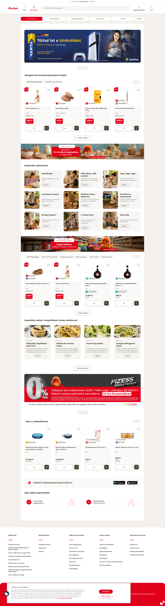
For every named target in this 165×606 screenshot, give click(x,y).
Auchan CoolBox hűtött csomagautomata (19, 553)
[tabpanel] (82, 108)
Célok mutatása (106, 596)
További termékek (82, 138)
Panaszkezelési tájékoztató (137, 555)
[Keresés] (42, 8)
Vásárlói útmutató (134, 548)
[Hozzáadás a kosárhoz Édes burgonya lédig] (76, 128)
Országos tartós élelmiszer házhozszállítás (19, 556)
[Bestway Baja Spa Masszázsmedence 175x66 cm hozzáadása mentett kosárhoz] (78, 429)
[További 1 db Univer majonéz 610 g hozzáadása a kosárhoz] (43, 127)
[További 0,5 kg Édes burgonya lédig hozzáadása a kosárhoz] (73, 127)
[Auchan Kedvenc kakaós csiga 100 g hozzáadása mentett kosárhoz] (48, 265)
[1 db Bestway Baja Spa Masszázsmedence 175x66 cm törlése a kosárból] (73, 468)
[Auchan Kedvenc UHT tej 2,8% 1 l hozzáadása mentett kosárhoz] (108, 429)
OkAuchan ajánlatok (54, 18)
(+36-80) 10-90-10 (99, 503)
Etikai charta (72, 562)
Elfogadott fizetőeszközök (137, 551)
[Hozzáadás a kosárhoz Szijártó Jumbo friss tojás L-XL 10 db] (136, 467)
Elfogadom (106, 591)
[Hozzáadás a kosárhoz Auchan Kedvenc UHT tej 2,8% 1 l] (106, 467)
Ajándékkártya (103, 548)
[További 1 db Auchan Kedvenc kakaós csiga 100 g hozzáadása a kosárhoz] (43, 302)
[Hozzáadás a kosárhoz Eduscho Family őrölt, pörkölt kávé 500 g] (106, 128)
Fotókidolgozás (103, 558)
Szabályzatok (42, 548)
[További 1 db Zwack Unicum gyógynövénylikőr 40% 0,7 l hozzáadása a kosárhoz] (132, 302)
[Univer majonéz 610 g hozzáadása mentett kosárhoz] (48, 90)
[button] (6, 593)
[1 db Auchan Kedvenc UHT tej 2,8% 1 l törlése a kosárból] (102, 468)
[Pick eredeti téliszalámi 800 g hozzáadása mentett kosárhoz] (138, 90)
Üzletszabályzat (73, 568)
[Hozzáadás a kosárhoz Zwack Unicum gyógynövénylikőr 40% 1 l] (106, 303)
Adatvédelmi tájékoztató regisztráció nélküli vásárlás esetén (20, 570)
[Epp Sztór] (132, 482)
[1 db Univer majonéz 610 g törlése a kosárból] (43, 129)
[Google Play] (119, 482)
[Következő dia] (86, 68)
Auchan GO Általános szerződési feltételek (110, 562)
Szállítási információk (14, 544)
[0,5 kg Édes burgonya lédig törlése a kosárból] (73, 129)
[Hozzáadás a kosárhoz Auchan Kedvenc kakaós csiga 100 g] (46, 303)
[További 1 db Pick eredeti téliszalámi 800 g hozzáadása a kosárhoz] (132, 127)
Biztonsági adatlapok (105, 565)
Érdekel (37, 355)
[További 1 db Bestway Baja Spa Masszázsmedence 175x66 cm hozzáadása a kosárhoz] (73, 466)
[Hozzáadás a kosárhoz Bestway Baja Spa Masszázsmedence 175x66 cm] (76, 467)
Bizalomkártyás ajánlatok (77, 18)
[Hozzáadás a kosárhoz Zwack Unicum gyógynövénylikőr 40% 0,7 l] (136, 303)
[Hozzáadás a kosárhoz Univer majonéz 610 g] (46, 128)
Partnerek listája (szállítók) (65, 598)
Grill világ (123, 18)
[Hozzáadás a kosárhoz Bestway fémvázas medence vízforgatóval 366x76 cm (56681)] (46, 467)
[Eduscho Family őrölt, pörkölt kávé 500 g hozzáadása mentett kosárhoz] (108, 90)
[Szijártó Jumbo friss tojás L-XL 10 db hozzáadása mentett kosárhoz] (138, 429)
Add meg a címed (84, 1)
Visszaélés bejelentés (74, 565)
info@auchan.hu (38, 503)
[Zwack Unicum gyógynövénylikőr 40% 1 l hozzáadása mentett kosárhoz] (108, 265)
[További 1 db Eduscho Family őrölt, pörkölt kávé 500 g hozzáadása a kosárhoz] (102, 127)
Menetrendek (103, 555)
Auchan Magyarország (75, 544)
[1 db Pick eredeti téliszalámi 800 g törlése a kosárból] (132, 129)
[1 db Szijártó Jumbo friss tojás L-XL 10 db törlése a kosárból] (132, 468)
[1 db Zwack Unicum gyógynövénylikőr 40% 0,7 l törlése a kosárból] (132, 304)
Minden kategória (31, 18)
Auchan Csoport (73, 548)
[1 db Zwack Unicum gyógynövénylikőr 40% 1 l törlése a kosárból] (102, 304)
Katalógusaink (133, 544)
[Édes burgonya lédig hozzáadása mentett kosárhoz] (78, 90)
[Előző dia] (79, 68)
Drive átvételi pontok (14, 560)
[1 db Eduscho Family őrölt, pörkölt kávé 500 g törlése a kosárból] (102, 129)
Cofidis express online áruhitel (16, 563)
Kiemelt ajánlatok (100, 18)
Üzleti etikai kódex (74, 555)
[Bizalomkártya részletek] (87, 292)
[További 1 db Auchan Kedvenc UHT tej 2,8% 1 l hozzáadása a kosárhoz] (102, 466)
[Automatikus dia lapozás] (82, 68)
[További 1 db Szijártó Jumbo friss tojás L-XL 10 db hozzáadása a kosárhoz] (132, 466)
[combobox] (85, 8)
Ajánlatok (41, 551)
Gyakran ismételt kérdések (106, 544)
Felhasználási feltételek (105, 551)
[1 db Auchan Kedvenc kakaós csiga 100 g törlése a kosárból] (43, 304)
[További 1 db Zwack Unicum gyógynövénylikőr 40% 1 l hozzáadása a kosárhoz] (102, 302)
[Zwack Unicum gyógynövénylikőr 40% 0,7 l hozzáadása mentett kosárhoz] (138, 265)
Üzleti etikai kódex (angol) (76, 558)
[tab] (34, 82)
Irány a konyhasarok (82, 368)
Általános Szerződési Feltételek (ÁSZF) (18, 566)
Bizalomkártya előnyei (44, 544)
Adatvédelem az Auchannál (76, 551)
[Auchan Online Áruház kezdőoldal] (13, 8)
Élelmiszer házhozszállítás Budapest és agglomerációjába (18, 548)
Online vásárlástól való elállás (16, 575)
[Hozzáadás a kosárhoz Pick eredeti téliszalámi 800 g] (136, 128)
